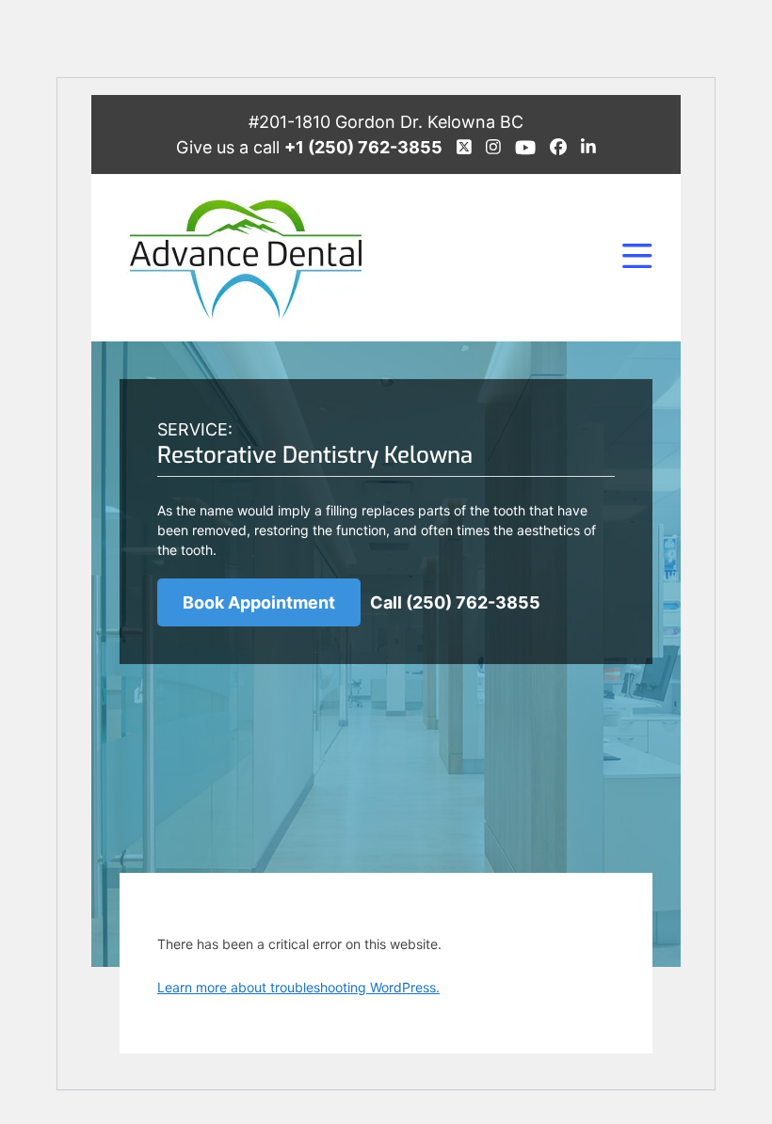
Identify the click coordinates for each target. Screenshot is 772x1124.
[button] (637, 258)
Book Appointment (259, 602)
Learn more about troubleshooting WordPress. (298, 987)
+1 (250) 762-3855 (363, 147)
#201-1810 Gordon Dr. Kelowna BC (386, 122)
